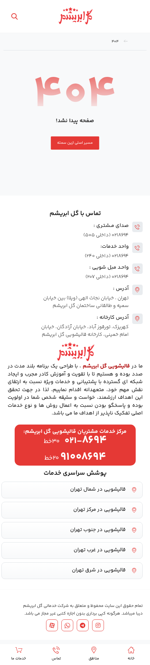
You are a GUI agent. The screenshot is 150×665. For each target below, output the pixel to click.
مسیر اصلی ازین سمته (75, 143)
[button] (135, 17)
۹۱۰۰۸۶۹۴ (83, 457)
